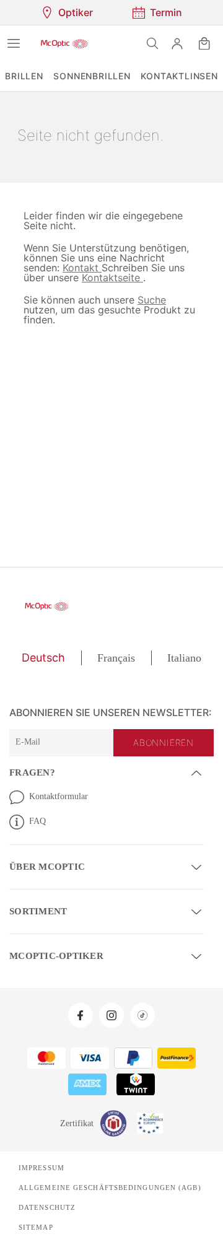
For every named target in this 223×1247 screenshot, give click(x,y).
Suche (149, 299)
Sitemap (35, 1224)
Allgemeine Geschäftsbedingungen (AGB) (105, 1185)
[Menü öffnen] (13, 43)
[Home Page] (64, 43)
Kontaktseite (54, 277)
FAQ (37, 820)
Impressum (41, 1165)
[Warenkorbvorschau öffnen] (204, 43)
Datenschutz (46, 1205)
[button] (177, 43)
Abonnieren (165, 742)
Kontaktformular (61, 796)
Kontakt (43, 267)
